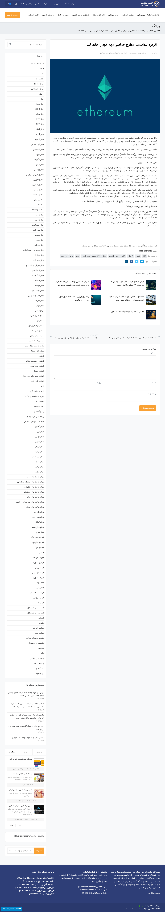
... (18, 785)
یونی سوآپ (39, 673)
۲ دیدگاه (27, 819)
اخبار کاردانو (39, 280)
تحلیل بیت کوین (37, 366)
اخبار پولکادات (38, 194)
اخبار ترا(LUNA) (38, 209)
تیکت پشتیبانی (76, 875)
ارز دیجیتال (39, 310)
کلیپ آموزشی (33, 15)
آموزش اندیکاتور (37, 89)
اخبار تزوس (39, 220)
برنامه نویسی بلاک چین (34, 345)
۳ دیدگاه (25, 801)
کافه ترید (40, 582)
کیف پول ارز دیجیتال (35, 607)
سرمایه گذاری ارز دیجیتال (34, 421)
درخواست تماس (69, 3)
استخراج (40, 320)
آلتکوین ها (40, 78)
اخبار (42, 99)
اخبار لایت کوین (37, 290)
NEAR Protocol (37, 63)
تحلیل (41, 356)
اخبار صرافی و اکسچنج (35, 265)
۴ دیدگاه (23, 785)
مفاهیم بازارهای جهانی (35, 638)
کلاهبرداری (40, 587)
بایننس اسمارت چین (36, 340)
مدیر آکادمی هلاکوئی (19, 769)
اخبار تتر (41, 204)
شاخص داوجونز (38, 542)
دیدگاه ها (12, 752)
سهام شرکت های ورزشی (34, 507)
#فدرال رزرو (120, 256)
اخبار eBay (40, 114)
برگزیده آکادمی (48, 15)
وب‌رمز (141, 905)
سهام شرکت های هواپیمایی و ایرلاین (29, 502)
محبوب (39, 752)
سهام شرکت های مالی (35, 497)
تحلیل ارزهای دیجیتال (35, 361)
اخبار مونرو (40, 305)
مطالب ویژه (39, 633)
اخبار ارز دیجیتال (99, 15)
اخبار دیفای (39, 235)
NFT (42, 68)
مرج (71, 256)
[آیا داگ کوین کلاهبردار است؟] (38, 777)
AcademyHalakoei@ (86, 886)
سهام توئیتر (39, 466)
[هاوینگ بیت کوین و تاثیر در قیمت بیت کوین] (38, 762)
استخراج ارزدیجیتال (36, 325)
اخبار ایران (40, 164)
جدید (26, 752)
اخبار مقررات (39, 300)
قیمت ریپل (39, 567)
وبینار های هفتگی (37, 658)
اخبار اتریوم (123, 53)
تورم (77, 256)
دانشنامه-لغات (38, 406)
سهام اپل (40, 431)
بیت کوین (86, 256)
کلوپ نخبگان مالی (37, 592)
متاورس (41, 623)
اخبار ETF (40, 119)
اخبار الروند (40, 154)
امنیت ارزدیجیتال (37, 335)
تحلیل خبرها (39, 371)
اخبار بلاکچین (39, 179)
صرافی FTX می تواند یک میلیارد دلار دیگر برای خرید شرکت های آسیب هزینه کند (27, 705)
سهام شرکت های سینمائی (33, 492)
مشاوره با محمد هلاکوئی (52, 3)
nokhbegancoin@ (26, 884)
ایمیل (100, 382)
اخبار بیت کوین (104, 53)
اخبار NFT (40, 124)
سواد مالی (40, 532)
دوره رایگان (141, 15)
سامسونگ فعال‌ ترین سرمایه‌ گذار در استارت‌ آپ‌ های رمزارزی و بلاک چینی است (27, 716)
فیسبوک (41, 552)
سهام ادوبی (39, 441)
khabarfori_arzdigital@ (26, 887)
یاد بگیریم (40, 668)
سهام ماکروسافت (37, 527)
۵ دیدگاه (28, 769)
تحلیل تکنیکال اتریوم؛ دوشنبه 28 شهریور (28, 737)
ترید (42, 386)
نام (154, 382)
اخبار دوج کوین (38, 230)
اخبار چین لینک (38, 225)
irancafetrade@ (87, 889)
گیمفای (41, 618)
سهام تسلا (40, 461)
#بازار (138, 256)
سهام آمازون (39, 426)
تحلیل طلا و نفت (37, 381)
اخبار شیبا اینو (38, 260)
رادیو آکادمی (39, 411)
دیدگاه (153, 353)
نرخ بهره (64, 256)
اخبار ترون (40, 215)
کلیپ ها (41, 602)
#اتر (144, 256)
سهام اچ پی (39, 436)
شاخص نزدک (39, 547)
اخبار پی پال (39, 199)
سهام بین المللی (37, 456)
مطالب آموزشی (128, 15)
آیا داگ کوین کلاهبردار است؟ (22, 774)
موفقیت (41, 648)
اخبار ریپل (40, 240)
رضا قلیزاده (18, 801)
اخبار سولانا (39, 255)
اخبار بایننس (39, 169)
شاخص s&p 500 (37, 537)
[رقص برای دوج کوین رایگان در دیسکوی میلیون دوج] (38, 793)
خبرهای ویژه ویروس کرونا (34, 396)
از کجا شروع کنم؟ (153, 15)
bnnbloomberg (145, 251)
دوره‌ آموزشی (113, 15)
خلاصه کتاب (39, 401)
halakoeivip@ (35, 893)
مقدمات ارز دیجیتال (36, 643)
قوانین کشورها (38, 562)
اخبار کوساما (39, 285)
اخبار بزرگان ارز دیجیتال (35, 174)
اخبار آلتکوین (39, 129)
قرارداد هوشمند (38, 557)
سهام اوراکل (39, 446)
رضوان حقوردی (18, 819)
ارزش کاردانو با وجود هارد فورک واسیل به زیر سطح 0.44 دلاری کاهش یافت (26, 694)
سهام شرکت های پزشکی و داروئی (30, 482)
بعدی (11, 825)
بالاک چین (96, 256)
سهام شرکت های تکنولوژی (33, 487)
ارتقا (104, 256)
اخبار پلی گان (39, 189)
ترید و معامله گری (37, 391)
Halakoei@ (87, 893)
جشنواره (37, 3)
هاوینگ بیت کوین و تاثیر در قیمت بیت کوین (16, 759)
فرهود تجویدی (133, 53)
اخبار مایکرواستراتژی (36, 295)
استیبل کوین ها (37, 330)
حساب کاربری (12, 15)
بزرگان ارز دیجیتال (37, 351)
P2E (42, 73)
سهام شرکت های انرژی (35, 476)
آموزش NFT (39, 84)
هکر (42, 653)
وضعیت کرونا (39, 663)
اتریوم (111, 256)
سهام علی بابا (39, 512)
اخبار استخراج (38, 149)
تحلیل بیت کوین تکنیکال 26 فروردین (19, 805)
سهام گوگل (39, 522)
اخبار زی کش (39, 245)
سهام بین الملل (63, 15)
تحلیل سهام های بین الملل (33, 376)
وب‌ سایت (152, 393)
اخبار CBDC (39, 109)
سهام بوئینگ (39, 451)
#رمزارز (130, 256)
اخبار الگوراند (39, 159)
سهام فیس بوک (38, 517)
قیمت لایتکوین (38, 572)
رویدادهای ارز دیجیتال (35, 416)
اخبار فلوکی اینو (38, 275)
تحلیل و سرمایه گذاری (80, 15)
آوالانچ (41, 94)
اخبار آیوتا (40, 134)
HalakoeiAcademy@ (22, 836)
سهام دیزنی (39, 471)
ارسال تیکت (96, 878)
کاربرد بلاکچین (38, 577)
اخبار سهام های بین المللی (33, 250)
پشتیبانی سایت (26, 3)
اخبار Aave (40, 104)
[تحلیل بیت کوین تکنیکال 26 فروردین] (38, 809)
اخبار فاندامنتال (38, 270)
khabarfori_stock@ (28, 890)
